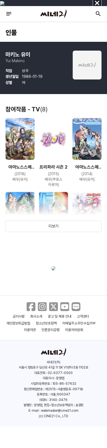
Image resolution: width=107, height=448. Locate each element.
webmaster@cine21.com (59, 411)
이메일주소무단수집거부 (78, 323)
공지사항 (19, 316)
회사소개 (36, 316)
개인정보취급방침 (18, 323)
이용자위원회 (74, 330)
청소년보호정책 (46, 323)
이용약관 (30, 330)
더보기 (53, 226)
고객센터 (83, 316)
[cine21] (53, 14)
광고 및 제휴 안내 (59, 316)
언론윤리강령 (50, 330)
